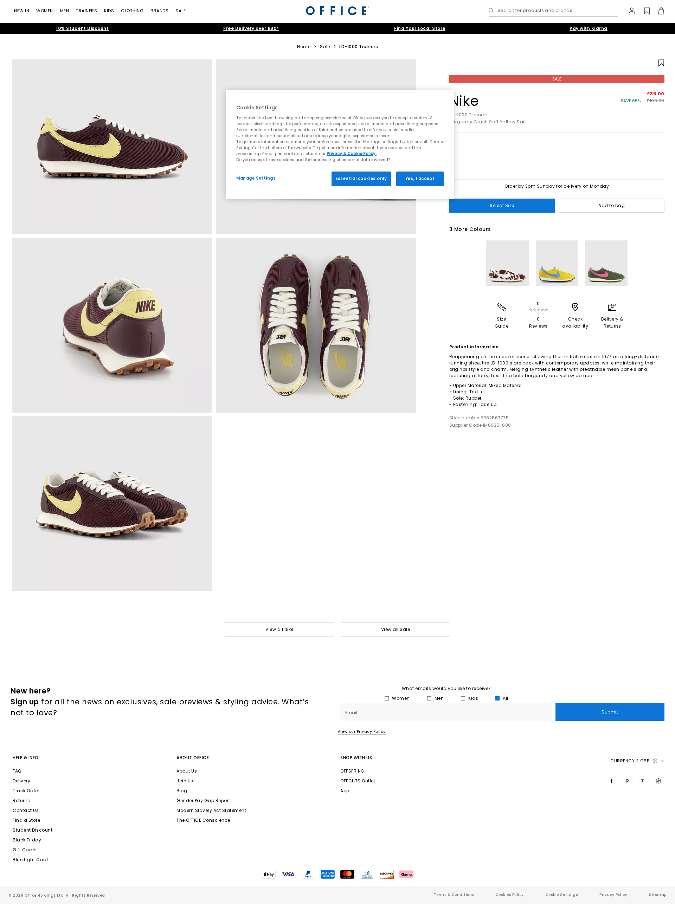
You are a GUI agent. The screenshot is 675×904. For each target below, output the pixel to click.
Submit (610, 712)
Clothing (132, 11)
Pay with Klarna (589, 28)
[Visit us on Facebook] (612, 780)
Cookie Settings (562, 894)
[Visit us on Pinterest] (628, 780)
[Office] (337, 11)
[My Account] (628, 11)
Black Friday (27, 840)
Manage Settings (256, 178)
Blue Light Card (30, 860)
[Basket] (657, 11)
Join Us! (185, 781)
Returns (21, 800)
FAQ (17, 771)
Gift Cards (25, 850)
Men (64, 11)
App (344, 791)
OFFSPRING (352, 771)
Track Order (26, 791)
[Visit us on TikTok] (659, 780)
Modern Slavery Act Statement (211, 810)
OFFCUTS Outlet (357, 781)
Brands (159, 11)
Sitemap (658, 894)
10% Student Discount (82, 28)
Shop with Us (356, 758)
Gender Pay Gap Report (203, 800)
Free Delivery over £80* (251, 28)
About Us (186, 771)
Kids (109, 11)
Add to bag (611, 205)
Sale (180, 11)
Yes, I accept (420, 178)
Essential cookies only (361, 178)
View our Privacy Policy (362, 731)
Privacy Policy (613, 894)
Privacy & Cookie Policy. (352, 153)
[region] (340, 144)
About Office (192, 758)
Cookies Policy (510, 894)
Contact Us (26, 810)
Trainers (86, 11)
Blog (181, 791)
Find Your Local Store (419, 28)
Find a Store (26, 820)
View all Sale (395, 629)
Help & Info (26, 758)
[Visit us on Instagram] (644, 780)
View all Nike (279, 629)
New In (21, 11)
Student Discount (32, 830)
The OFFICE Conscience (203, 820)
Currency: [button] (629, 761)
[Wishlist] (643, 11)
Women (44, 11)
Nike (464, 101)
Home (303, 47)
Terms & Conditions (454, 894)
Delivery (21, 781)
